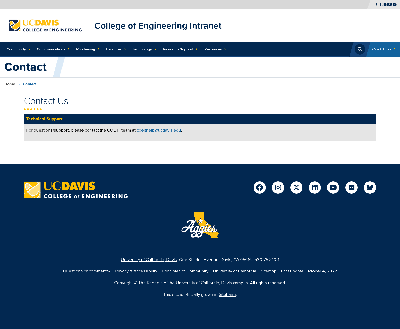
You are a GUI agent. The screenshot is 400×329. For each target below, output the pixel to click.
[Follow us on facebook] (260, 187)
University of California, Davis (149, 259)
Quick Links (381, 49)
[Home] (48, 25)
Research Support (178, 49)
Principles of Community (185, 271)
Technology (142, 49)
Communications (51, 49)
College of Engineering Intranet (158, 25)
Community (16, 49)
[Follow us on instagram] (278, 187)
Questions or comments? (87, 271)
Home (9, 84)
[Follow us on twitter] (296, 187)
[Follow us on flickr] (351, 187)
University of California (234, 271)
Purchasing (85, 49)
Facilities (114, 49)
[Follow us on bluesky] (370, 187)
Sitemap (268, 271)
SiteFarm (227, 294)
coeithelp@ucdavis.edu (159, 130)
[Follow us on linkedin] (315, 187)
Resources (213, 49)
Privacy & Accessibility (136, 271)
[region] (200, 129)
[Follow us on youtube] (333, 187)
